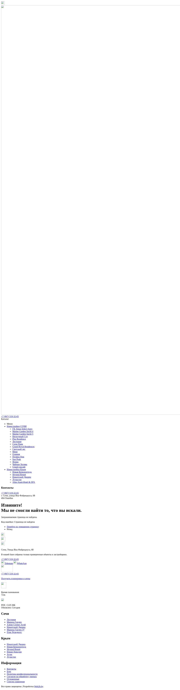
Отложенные (13, 679)
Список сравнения (16, 681)
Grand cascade (18, 467)
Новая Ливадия (14, 652)
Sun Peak (16, 459)
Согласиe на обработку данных (22, 676)
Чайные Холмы (19, 464)
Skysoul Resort (19, 474)
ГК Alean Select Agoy (22, 429)
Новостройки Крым (16, 469)
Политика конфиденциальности (22, 674)
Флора (15, 462)
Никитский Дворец (21, 477)
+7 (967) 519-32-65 (10, 416)
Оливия (16, 454)
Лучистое (17, 479)
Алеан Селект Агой (16, 624)
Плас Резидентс (14, 632)
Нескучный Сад (20, 436)
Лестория (16, 441)
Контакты (11, 669)
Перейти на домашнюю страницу (23, 526)
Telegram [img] (9, 563)
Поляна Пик (18, 457)
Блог (9, 671)
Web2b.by (38, 686)
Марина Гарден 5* (15, 630)
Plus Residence (19, 439)
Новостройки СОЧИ (17, 426)
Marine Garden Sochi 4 (22, 431)
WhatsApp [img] (22, 563)
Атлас (9, 654)
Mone (15, 452)
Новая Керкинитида (22, 472)
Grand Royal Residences (23, 446)
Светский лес (18, 449)
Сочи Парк (17, 444)
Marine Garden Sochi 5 (22, 434)
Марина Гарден (14, 622)
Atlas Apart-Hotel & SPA (23, 482)
